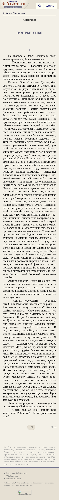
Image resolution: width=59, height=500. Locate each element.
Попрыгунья (19, 13)
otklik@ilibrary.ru (19, 473)
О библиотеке (12, 476)
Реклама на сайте (13, 478)
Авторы (50, 6)
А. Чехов (7, 13)
